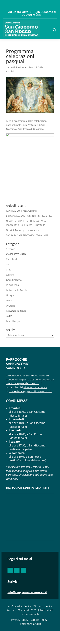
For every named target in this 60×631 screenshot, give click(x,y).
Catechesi (11, 259)
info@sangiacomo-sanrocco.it (27, 592)
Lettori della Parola (16, 290)
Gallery (10, 274)
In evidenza (12, 284)
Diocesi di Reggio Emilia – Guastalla (30, 391)
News (9, 300)
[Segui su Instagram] (23, 570)
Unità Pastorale (18, 67)
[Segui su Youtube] (17, 570)
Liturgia (10, 295)
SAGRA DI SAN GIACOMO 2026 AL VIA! (27, 235)
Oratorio (10, 305)
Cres (8, 269)
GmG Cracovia (14, 279)
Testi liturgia (13, 321)
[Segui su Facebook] (10, 570)
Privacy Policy (19, 620)
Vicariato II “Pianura (35, 387)
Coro (8, 264)
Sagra (9, 315)
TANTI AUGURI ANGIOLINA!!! (21, 210)
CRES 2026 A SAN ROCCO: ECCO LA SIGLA (29, 215)
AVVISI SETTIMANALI (17, 254)
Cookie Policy (39, 620)
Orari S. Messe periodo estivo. (23, 230)
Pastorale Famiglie (16, 310)
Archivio (10, 71)
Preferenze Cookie (30, 624)
